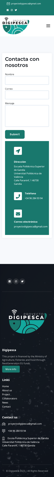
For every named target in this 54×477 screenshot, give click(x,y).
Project (6, 394)
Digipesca (13, 471)
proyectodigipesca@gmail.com (26, 3)
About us (7, 390)
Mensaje (9, 103)
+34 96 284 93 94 (17, 430)
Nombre (9, 74)
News (5, 402)
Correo (9, 88)
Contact (6, 406)
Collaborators (9, 398)
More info (10, 369)
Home (5, 386)
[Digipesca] (16, 25)
